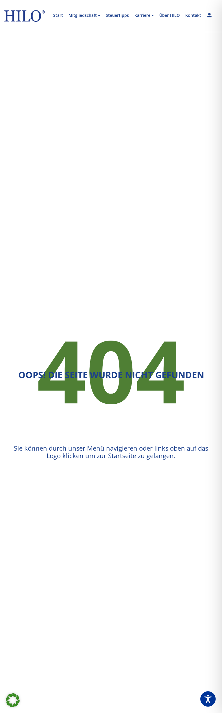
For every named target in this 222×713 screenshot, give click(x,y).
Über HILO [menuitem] (169, 15)
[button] (12, 700)
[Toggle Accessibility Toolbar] (208, 699)
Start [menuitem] (58, 15)
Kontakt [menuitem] (193, 15)
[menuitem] (84, 16)
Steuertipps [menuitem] (117, 15)
